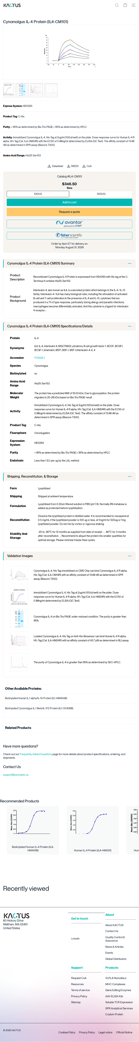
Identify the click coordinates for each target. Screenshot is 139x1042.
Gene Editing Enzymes (118, 990)
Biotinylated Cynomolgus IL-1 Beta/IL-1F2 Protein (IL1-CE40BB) (39, 708)
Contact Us (111, 931)
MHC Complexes (115, 984)
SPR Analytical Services (119, 1008)
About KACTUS (114, 925)
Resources (77, 984)
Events (109, 952)
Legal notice (105, 1032)
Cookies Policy (66, 1032)
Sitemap (76, 1002)
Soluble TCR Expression (119, 1002)
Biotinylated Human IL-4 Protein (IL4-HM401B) (33, 848)
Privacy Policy (79, 996)
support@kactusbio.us (15, 774)
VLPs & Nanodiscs (115, 978)
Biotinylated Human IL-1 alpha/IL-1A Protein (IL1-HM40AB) (36, 698)
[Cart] (125, 5)
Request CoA (79, 978)
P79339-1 (39, 357)
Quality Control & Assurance (115, 939)
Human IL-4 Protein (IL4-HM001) (92, 850)
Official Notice (124, 1032)
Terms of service (80, 990)
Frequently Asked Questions (36, 754)
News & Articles (114, 946)
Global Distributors (115, 959)
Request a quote (69, 212)
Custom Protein (114, 1014)
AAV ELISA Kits (114, 996)
